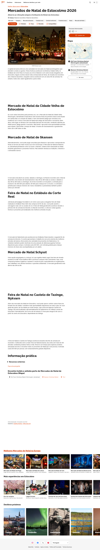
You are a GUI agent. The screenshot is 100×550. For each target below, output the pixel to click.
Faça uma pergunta (14, 366)
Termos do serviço (67, 547)
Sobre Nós (30, 547)
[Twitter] (43, 543)
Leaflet (77, 58)
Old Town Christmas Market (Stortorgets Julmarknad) (25, 377)
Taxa (32, 24)
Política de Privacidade (55, 547)
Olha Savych (27, 423)
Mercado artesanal (28, 20)
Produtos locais (63, 20)
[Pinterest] (48, 543)
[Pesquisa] (90, 2)
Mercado (10, 20)
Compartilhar (52, 24)
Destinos (9, 2)
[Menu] (95, 2)
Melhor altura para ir (18, 6)
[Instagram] (32, 543)
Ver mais (81, 77)
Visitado (23, 24)
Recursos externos (17, 362)
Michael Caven (37, 65)
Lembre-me (81, 35)
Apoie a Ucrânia (44, 547)
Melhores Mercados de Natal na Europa (22, 451)
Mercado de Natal (79, 20)
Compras (18, 20)
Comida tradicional (51, 20)
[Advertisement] (36, 91)
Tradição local (39, 20)
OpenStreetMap (84, 58)
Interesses (18, 2)
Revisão (41, 24)
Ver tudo (13, 61)
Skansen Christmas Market (51, 377)
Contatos (37, 547)
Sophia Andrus (17, 423)
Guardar (13, 24)
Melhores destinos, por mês (31, 2)
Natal (70, 20)
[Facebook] (37, 543)
